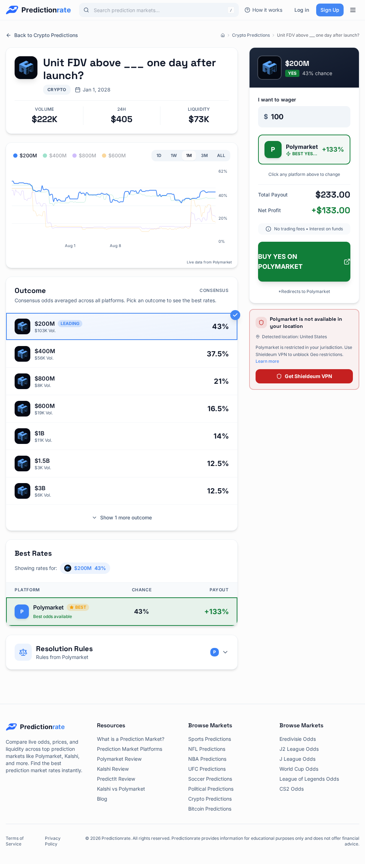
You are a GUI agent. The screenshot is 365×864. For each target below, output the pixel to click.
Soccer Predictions (210, 779)
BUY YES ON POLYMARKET (280, 261)
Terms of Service (15, 841)
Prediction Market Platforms (129, 749)
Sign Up (329, 10)
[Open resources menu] (352, 10)
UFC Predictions (207, 769)
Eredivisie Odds (297, 739)
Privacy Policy (53, 841)
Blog (102, 799)
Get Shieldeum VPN (308, 376)
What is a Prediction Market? (130, 739)
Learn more (267, 361)
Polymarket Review (119, 759)
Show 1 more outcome (126, 517)
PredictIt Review (116, 779)
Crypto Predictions (251, 35)
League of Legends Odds (309, 779)
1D (158, 155)
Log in (301, 10)
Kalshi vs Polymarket (121, 789)
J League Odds (297, 759)
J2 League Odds (299, 749)
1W (174, 155)
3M (204, 155)
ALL (221, 155)
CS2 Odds (291, 789)
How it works (267, 10)
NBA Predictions (207, 759)
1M (189, 155)
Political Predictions (210, 789)
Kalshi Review (113, 769)
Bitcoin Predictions (209, 809)
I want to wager (277, 99)
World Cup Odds (298, 769)
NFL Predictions (206, 749)
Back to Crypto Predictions (46, 35)
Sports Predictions (209, 739)
